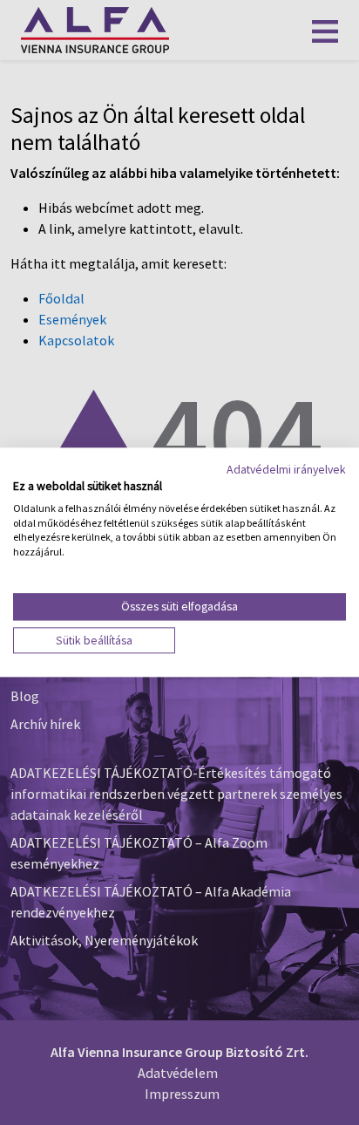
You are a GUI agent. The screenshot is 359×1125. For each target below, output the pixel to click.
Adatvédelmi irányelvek (286, 469)
